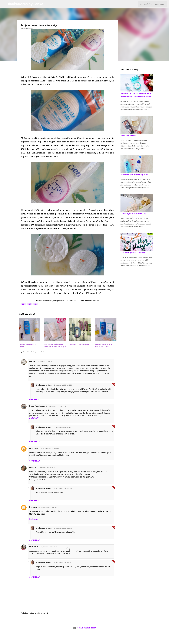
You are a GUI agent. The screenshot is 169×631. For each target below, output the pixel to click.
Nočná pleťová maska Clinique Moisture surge (55, 345)
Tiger (35, 304)
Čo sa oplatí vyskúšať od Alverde (132, 253)
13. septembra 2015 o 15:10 (49, 448)
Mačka (32, 361)
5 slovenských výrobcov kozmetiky (133, 214)
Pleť (29, 304)
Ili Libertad (33, 519)
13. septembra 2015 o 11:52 (62, 427)
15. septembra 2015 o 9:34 (62, 562)
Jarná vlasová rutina (128, 136)
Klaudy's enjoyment (38, 406)
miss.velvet (34, 448)
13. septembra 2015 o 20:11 (62, 488)
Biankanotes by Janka (24, 4)
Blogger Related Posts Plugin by (27, 352)
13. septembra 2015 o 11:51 (62, 385)
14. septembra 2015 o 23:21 (48, 547)
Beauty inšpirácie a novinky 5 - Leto (103, 345)
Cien (23, 304)
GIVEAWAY (34, 418)
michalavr (33, 547)
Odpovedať (34, 399)
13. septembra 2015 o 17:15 (47, 507)
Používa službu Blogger (86, 628)
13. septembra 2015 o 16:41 (46, 467)
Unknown (33, 507)
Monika (32, 467)
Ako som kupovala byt (79, 344)
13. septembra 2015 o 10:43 (45, 361)
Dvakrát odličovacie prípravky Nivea (134, 175)
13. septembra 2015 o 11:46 (57, 406)
